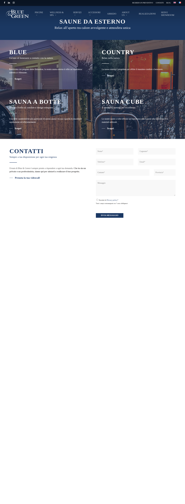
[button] (15, 78)
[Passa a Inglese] (174, 3)
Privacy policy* (112, 200)
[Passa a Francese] (180, 3)
